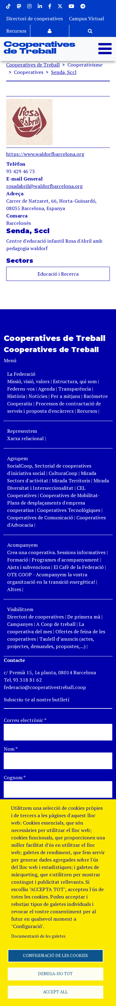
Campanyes (20, 624)
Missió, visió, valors (28, 381)
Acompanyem (22, 545)
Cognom (15, 777)
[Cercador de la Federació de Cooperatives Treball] (90, 31)
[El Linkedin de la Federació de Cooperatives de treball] (40, 6)
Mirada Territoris (71, 480)
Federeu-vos (21, 388)
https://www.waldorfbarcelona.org (45, 154)
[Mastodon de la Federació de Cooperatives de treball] (19, 6)
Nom (11, 748)
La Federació (21, 374)
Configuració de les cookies (55, 955)
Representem (22, 431)
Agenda (47, 388)
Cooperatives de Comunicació (40, 517)
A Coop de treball (55, 624)
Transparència (74, 388)
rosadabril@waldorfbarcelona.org (44, 186)
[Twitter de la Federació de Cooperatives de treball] (60, 6)
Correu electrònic (25, 720)
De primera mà (83, 616)
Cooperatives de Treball (39, 48)
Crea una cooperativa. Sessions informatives (56, 552)
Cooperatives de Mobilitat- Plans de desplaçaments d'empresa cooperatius (53, 502)
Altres (14, 589)
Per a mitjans (65, 396)
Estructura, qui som (75, 381)
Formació (17, 559)
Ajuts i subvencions (28, 567)
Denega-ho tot (55, 973)
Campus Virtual (86, 18)
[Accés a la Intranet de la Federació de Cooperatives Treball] (49, 31)
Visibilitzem (20, 609)
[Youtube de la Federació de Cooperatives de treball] (71, 6)
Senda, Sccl (63, 72)
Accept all (55, 992)
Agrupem (17, 458)
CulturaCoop (63, 473)
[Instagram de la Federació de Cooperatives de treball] (29, 6)
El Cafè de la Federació (79, 567)
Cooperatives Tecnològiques (68, 510)
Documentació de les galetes (38, 936)
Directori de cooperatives (34, 18)
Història (16, 396)
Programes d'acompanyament (65, 559)
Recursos (16, 30)
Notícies (38, 396)
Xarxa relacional (25, 438)
